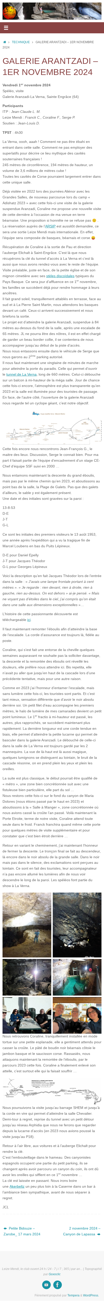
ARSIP (50, 226)
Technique (21, 42)
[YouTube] (46, 1285)
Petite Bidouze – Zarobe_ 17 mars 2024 (22, 1231)
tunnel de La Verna (21, 374)
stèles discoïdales (60, 276)
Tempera (73, 1295)
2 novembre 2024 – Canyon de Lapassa (81, 1231)
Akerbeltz (17, 1186)
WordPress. (91, 1295)
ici (29, 620)
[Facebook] (57, 1285)
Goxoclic (55, 1274)
